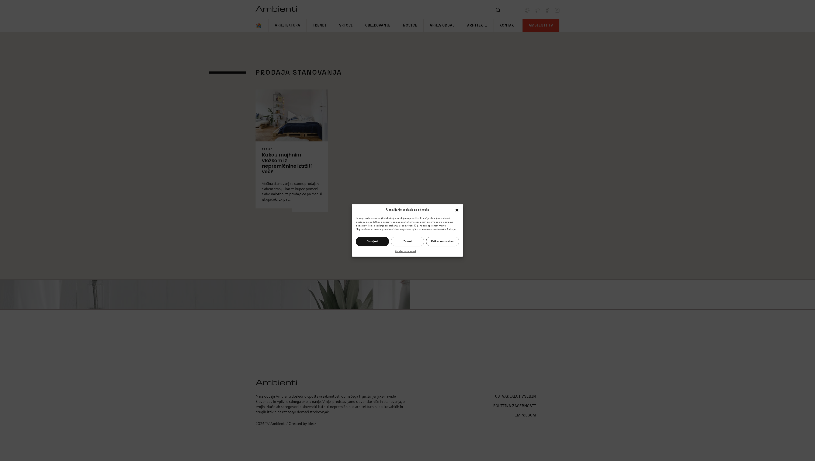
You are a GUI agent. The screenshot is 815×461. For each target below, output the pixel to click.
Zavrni (407, 241)
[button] (457, 210)
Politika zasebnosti (405, 251)
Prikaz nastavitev (442, 241)
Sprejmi (372, 241)
